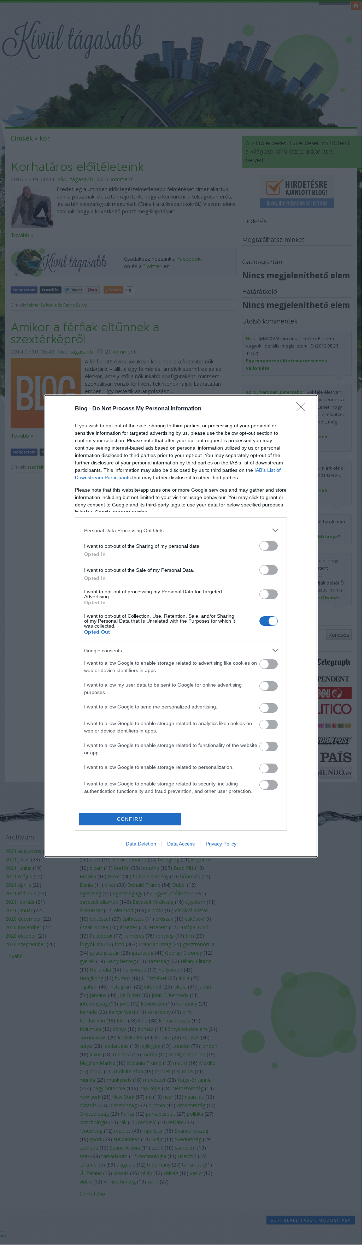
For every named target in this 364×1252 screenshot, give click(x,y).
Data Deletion (141, 844)
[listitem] (181, 530)
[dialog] (181, 626)
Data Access (181, 844)
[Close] (303, 409)
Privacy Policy (221, 844)
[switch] (268, 546)
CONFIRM (130, 819)
